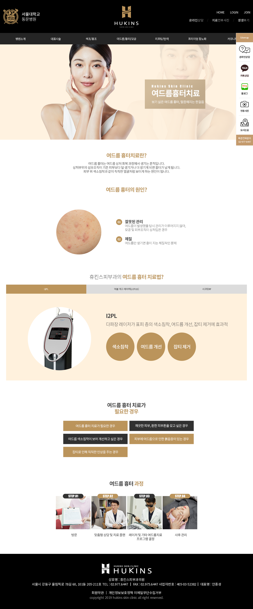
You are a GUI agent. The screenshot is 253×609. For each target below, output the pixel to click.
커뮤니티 (232, 39)
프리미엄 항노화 (197, 39)
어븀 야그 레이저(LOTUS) (126, 289)
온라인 (196, 20)
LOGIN (234, 12)
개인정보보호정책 (121, 592)
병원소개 (20, 39)
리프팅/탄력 (162, 39)
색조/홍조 (91, 39)
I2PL (46, 289)
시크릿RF (206, 289)
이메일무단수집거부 (148, 592)
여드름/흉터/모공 (126, 39)
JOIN (247, 12)
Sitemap (244, 37)
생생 (243, 20)
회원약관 (97, 592)
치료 (220, 20)
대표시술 (56, 39)
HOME (220, 12)
